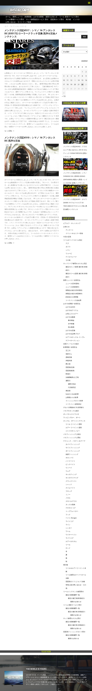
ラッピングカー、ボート (72, 417)
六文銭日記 (72, 387)
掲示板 (68, 19)
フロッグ (69, 491)
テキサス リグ (71, 508)
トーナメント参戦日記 (73, 404)
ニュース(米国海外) (72, 287)
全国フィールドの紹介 (71, 344)
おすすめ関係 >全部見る (71, 304)
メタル (68, 498)
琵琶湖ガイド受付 (57, 19)
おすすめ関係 (38, 17)
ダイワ (68, 247)
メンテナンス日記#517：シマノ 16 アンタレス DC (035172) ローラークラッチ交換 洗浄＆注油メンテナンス (30, 33)
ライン (68, 524)
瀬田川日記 (72, 384)
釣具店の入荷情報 (72, 297)
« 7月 (64, 96)
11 (67, 80)
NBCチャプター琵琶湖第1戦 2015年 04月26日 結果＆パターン (75, 117)
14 (79, 80)
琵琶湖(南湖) (70, 370)
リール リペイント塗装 (74, 424)
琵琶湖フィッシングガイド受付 (74, 632)
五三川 (68, 350)
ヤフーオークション (73, 340)
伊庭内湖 (69, 360)
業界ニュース (18, 17)
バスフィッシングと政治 (72, 434)
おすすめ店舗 (70, 330)
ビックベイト (70, 464)
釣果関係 (28, 17)
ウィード (69, 468)
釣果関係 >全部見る (70, 347)
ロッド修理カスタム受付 (72, 618)
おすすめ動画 (70, 317)
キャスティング (71, 474)
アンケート (69, 230)
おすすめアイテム (72, 310)
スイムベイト (70, 488)
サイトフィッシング (73, 447)
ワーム (68, 531)
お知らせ (66, 227)
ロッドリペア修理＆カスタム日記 (75, 263)
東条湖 (68, 391)
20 (75, 84)
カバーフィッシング (73, 444)
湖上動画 (71, 327)
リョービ (69, 253)
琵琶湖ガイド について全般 (75, 581)
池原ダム (69, 354)
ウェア (68, 471)
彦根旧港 (69, 357)
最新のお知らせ (51, 17)
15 (82, 80)
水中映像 (71, 324)
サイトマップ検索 (24, 22)
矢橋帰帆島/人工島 (72, 377)
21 (79, 84)
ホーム (8, 17)
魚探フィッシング (72, 454)
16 (86, 80)
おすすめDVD (70, 307)
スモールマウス (71, 501)
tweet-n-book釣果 (72, 394)
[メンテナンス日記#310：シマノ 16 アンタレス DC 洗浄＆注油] (31, 160)
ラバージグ (69, 538)
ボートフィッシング (73, 451)
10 (64, 80)
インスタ (76, 19)
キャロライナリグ (72, 478)
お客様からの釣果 (72, 397)
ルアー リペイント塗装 (74, 427)
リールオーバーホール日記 (72, 240)
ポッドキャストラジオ (71, 414)
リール (68, 545)
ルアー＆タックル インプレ (75, 337)
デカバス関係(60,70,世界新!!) (73, 407)
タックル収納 (70, 504)
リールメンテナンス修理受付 (73, 591)
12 (71, 80)
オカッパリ (69, 458)
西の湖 (68, 364)
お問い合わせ (10, 22)
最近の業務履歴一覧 (73, 595)
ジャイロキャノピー (73, 431)
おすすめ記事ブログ (73, 334)
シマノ (7, 41)
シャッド (69, 484)
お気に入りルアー (72, 314)
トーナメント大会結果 (73, 300)
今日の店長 (67, 237)
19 (71, 84)
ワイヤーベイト (71, 535)
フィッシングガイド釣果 (74, 401)
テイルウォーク (71, 257)
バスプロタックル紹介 (71, 411)
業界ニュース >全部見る (71, 280)
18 (67, 84)
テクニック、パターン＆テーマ (74, 441)
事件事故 (71, 320)
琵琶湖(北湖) (70, 367)
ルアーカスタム (71, 541)
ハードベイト (70, 461)
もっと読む (8, 131)
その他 (68, 260)
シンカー (69, 528)
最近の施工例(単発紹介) (76, 598)
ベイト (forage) (71, 518)
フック (68, 514)
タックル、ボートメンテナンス (74, 421)
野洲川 (68, 374)
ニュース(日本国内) (72, 283)
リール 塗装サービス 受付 (69, 17)
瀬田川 (68, 381)
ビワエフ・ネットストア (72, 223)
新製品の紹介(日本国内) (74, 290)
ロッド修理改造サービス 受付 (37, 19)
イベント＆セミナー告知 (74, 233)
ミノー (68, 494)
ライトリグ (69, 521)
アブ (67, 243)
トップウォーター (72, 511)
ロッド (68, 548)
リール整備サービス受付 (14, 19)
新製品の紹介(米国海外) (74, 293)
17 (64, 84)
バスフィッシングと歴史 (72, 437)
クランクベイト (71, 481)
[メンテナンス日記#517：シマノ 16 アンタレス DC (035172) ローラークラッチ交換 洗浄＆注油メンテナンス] (31, 55)
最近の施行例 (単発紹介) (76, 612)
